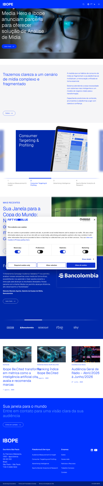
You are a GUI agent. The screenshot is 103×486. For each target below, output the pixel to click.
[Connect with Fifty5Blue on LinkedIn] (91, 450)
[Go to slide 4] (59, 327)
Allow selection (51, 265)
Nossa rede (65, 459)
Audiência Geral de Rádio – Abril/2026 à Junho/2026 (85, 373)
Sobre (7, 113)
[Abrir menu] (99, 4)
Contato (64, 472)
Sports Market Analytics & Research (45, 468)
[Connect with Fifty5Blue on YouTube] (96, 450)
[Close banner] (94, 219)
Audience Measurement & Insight (44, 455)
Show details (86, 259)
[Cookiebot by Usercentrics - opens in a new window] (81, 219)
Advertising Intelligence (40, 463)
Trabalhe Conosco (67, 468)
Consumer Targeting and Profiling (44, 459)
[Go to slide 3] (43, 327)
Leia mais (7, 46)
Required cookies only (22, 265)
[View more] (21, 157)
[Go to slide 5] (76, 327)
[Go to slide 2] (26, 327)
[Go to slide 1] (10, 327)
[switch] (40, 251)
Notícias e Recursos (68, 463)
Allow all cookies (81, 265)
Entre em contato (11, 425)
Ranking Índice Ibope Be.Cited (48, 371)
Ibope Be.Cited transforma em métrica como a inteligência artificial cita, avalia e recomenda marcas (22, 376)
